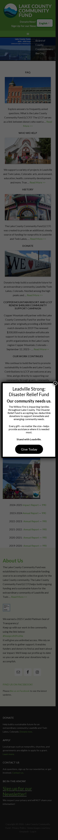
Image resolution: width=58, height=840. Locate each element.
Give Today (29, 449)
